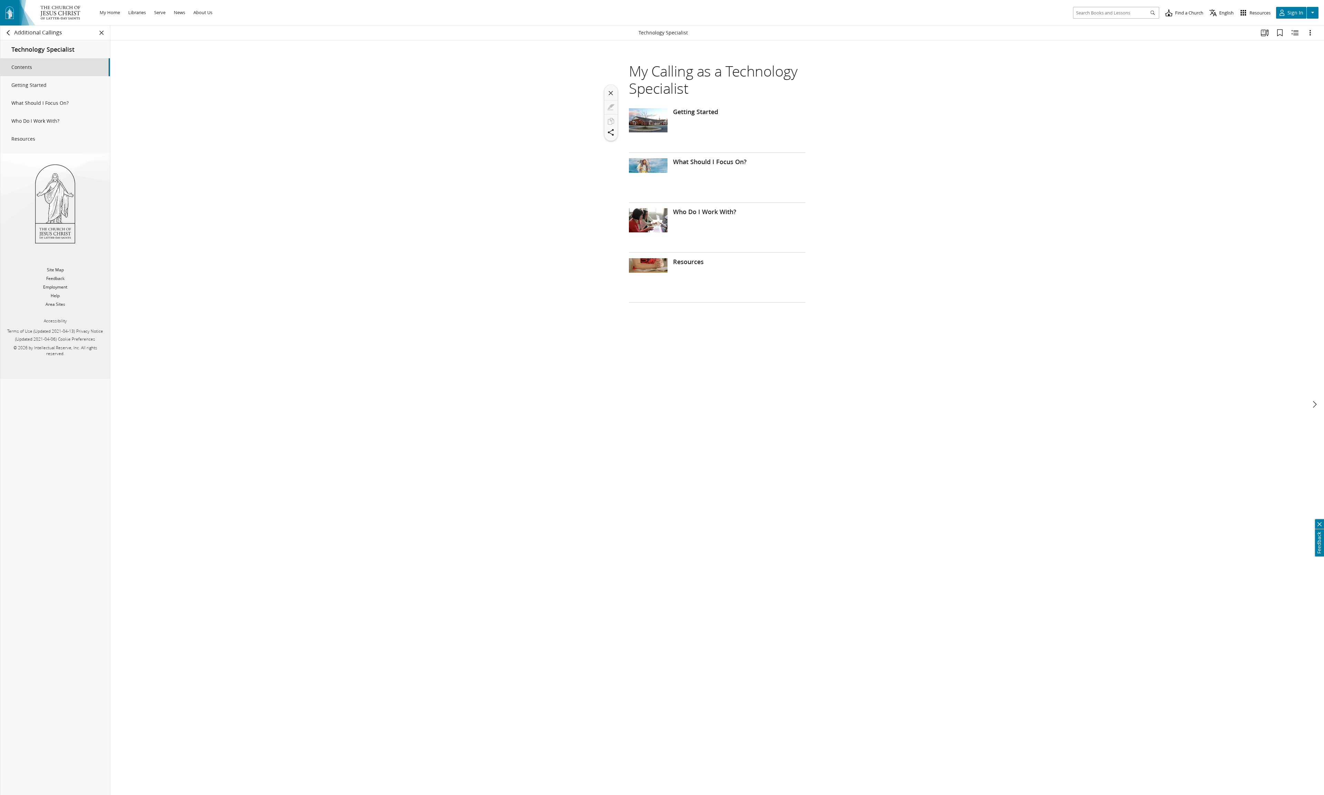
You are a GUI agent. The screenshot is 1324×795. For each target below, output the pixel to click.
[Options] (1310, 32)
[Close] (610, 93)
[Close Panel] (101, 32)
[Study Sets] (1265, 32)
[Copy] (610, 121)
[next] (1314, 404)
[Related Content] (1295, 32)
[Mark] (610, 107)
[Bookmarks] (1280, 32)
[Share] (610, 132)
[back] (8, 32)
